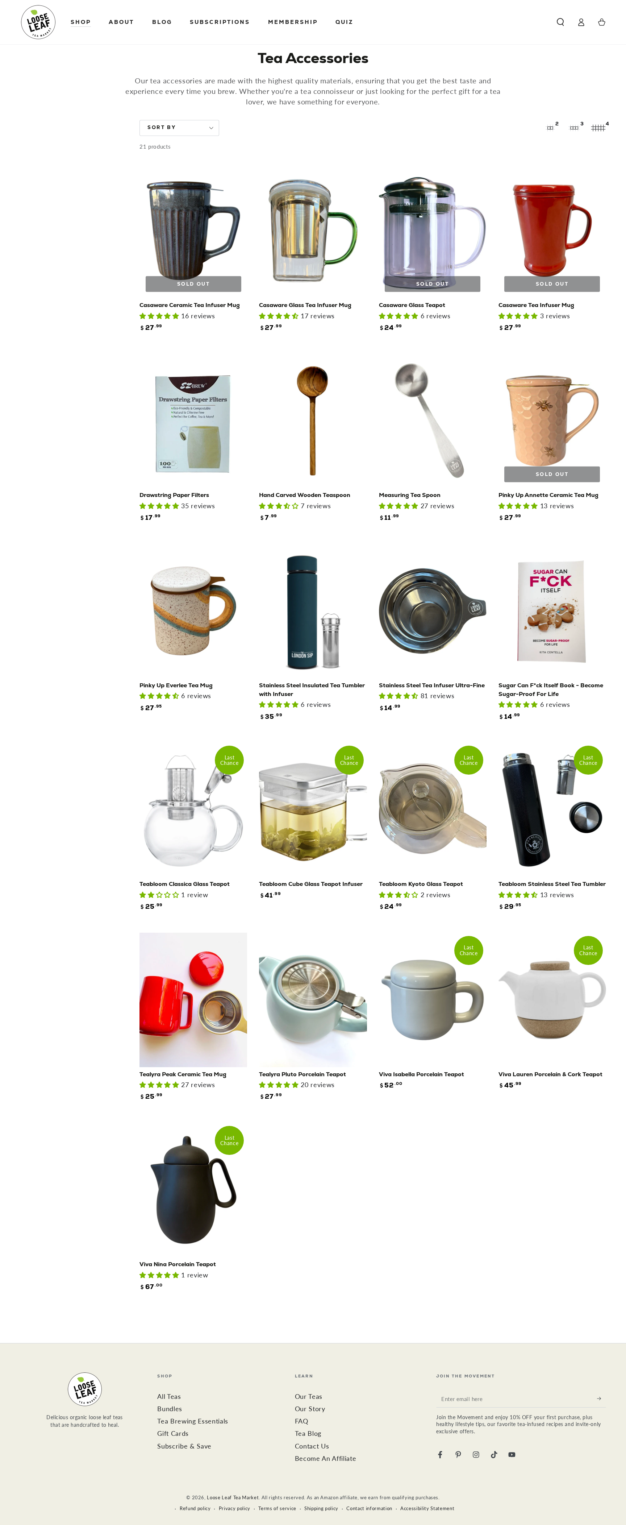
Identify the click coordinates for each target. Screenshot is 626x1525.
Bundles (169, 1409)
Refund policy (195, 1508)
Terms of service (277, 1508)
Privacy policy (234, 1508)
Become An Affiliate (325, 1458)
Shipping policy (321, 1508)
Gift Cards (173, 1433)
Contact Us (312, 1446)
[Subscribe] (601, 1398)
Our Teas (308, 1396)
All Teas (169, 1396)
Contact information (369, 1508)
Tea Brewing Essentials (192, 1421)
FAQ (301, 1421)
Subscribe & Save (184, 1446)
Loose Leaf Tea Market (233, 1497)
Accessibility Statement (427, 1508)
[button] (560, 22)
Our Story (310, 1409)
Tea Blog (308, 1433)
